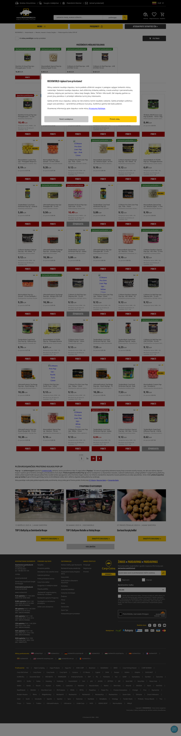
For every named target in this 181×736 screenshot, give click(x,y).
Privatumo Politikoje (97, 108)
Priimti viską (114, 119)
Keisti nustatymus (66, 119)
